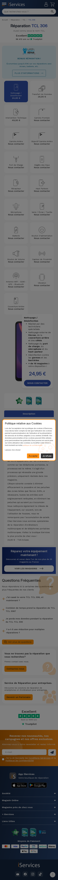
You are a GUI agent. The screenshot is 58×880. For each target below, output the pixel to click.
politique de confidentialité (32, 445)
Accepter (33, 456)
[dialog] (29, 440)
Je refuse (47, 456)
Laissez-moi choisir (13, 450)
